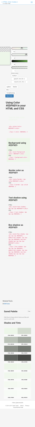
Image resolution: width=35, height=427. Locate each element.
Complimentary (11, 93)
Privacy (27, 405)
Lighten (9, 86)
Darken (15, 86)
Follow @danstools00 (17, 402)
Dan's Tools (15, 405)
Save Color (9, 96)
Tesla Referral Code (18, 407)
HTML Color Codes (10, 2)
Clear (29, 311)
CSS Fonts (7, 303)
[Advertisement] (17, 26)
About (21, 405)
